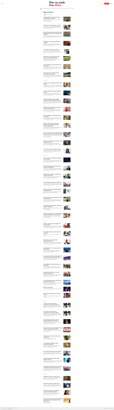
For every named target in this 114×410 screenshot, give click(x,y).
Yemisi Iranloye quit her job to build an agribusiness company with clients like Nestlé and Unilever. (51, 393)
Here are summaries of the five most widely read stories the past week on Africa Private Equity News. (52, 283)
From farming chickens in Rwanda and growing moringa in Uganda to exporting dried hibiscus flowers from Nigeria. (52, 76)
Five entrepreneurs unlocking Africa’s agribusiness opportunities (51, 73)
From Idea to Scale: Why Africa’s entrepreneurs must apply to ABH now (51, 312)
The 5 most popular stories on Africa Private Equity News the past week (52, 281)
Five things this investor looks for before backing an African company (51, 18)
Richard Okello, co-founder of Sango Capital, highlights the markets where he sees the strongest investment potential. (52, 243)
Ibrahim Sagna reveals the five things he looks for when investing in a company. (52, 20)
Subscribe (106, 3)
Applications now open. (47, 402)
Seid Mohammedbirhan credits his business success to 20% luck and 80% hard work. (52, 216)
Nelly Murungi (48, 403)
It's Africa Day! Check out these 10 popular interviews (52, 232)
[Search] (101, 4)
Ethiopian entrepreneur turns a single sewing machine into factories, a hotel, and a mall (52, 214)
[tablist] (48, 15)
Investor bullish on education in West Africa (52, 182)
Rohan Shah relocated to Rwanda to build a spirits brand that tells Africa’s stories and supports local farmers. (52, 378)
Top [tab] (47, 14)
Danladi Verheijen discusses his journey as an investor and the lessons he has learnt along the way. (52, 322)
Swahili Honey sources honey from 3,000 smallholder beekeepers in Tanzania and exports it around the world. (52, 44)
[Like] (44, 22)
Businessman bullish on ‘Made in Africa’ (51, 383)
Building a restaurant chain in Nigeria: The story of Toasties (52, 224)
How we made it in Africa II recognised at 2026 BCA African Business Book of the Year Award (52, 133)
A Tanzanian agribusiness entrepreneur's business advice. (52, 288)
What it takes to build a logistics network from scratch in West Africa (52, 206)
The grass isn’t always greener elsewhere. (49, 338)
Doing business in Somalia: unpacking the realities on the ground (52, 175)
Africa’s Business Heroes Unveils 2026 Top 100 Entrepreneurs (52, 190)
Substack (105, 408)
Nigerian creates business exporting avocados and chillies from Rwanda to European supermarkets (51, 124)
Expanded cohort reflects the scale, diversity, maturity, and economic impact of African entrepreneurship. (52, 192)
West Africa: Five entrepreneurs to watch (51, 25)
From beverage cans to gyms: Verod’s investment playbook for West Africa (51, 320)
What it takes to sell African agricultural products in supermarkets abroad (51, 57)
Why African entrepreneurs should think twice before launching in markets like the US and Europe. (51, 346)
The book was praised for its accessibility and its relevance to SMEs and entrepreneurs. (52, 136)
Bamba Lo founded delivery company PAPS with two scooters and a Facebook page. (52, 208)
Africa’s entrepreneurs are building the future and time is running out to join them (52, 328)
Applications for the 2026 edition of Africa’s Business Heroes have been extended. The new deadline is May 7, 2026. (52, 306)
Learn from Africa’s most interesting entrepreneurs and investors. (51, 235)
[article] (57, 20)
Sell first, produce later (48, 287)
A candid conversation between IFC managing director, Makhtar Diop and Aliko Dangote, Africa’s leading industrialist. (51, 251)
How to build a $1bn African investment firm (52, 351)
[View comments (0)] (50, 22)
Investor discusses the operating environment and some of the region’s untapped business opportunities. (52, 177)
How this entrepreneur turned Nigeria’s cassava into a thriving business (51, 391)
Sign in (111, 3)
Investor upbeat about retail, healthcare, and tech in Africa (52, 65)
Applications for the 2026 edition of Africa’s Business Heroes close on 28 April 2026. (52, 331)
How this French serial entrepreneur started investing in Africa (52, 198)
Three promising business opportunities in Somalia (52, 92)
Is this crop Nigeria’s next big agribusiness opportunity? (52, 116)
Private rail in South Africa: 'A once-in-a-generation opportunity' (51, 273)
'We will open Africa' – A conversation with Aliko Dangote (52, 249)
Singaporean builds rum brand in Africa (51, 376)
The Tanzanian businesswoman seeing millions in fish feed (51, 359)
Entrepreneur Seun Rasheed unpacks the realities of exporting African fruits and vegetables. (51, 59)
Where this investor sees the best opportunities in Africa (50, 240)
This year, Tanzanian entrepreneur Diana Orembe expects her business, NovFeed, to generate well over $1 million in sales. (52, 361)
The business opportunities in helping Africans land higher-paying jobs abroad (51, 100)
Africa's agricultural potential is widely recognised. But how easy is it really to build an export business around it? (52, 127)
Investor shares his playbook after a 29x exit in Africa (52, 83)
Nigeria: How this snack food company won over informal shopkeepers (52, 108)
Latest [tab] (45, 14)
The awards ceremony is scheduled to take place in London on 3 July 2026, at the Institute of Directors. (52, 259)
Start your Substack (55, 408)
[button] (41, 8)
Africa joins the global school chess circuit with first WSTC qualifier (52, 167)
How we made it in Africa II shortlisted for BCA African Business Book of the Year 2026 (52, 257)
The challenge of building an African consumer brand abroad (50, 344)
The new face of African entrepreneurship (52, 149)
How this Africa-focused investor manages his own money (52, 159)
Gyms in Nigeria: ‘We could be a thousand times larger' (51, 265)
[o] (67, 43)
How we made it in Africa (49, 21)
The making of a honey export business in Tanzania (52, 42)
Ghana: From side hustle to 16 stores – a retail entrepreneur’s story (52, 141)
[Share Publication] (103, 4)
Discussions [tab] (50, 14)
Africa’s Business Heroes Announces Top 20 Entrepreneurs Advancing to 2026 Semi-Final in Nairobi (52, 33)
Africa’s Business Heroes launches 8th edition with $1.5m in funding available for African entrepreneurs (52, 400)
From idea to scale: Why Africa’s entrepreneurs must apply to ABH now (51, 304)
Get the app (60, 408)
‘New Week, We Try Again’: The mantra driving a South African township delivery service (52, 367)
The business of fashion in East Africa (51, 49)
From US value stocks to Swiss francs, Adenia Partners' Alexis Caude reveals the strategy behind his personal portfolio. (52, 161)
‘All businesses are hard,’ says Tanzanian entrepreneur (51, 336)
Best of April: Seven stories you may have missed (51, 294)
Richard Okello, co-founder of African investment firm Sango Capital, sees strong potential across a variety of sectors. (52, 67)
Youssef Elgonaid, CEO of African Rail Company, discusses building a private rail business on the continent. (52, 275)
